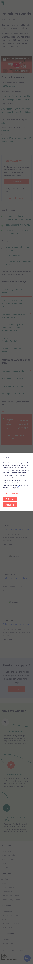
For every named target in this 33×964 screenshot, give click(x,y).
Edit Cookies (11, 493)
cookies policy (14, 487)
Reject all (9, 499)
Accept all (10, 504)
